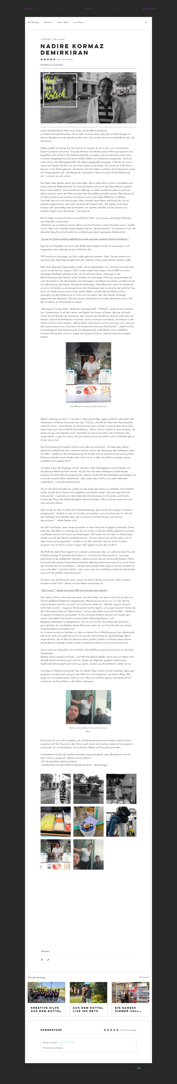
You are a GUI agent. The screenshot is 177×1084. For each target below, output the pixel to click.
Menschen (48, 22)
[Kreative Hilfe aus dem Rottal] (46, 992)
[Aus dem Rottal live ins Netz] (88, 992)
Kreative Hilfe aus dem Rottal (46, 1009)
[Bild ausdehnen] (56, 789)
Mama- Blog (63, 22)
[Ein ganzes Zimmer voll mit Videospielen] (130, 992)
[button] (146, 22)
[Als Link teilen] (48, 960)
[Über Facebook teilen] (42, 960)
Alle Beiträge (33, 22)
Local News (78, 22)
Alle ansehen (144, 977)
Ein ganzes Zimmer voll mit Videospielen (128, 1009)
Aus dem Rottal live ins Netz (88, 1009)
